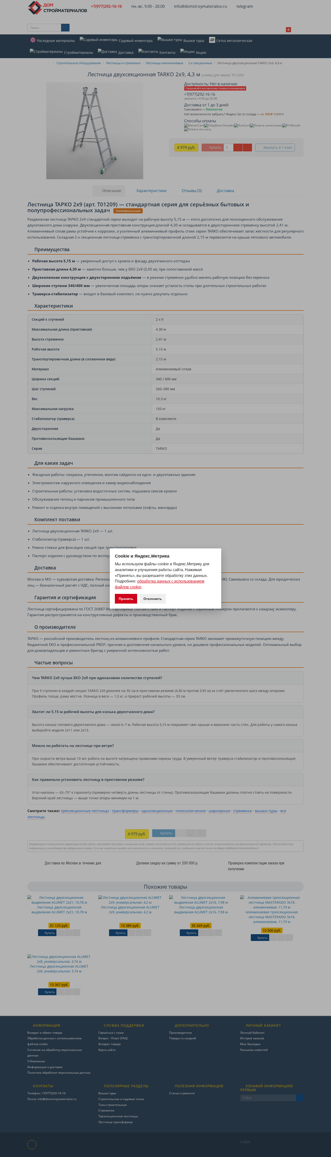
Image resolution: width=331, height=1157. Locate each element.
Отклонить (152, 599)
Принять (126, 599)
